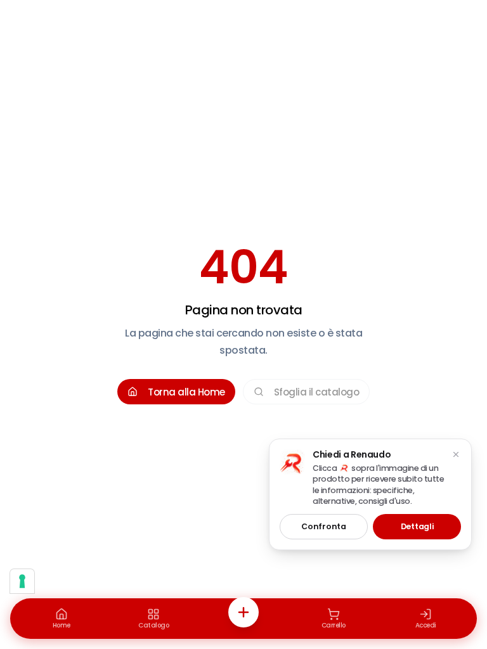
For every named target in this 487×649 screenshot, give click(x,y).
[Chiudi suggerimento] (456, 454)
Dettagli (417, 526)
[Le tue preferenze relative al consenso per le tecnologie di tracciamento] (22, 581)
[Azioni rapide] (243, 612)
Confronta (323, 526)
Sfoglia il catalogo (317, 392)
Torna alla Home (186, 392)
